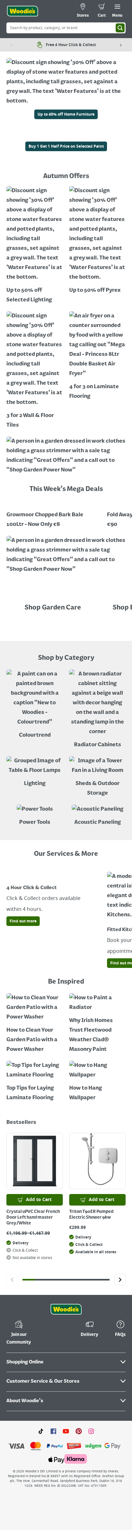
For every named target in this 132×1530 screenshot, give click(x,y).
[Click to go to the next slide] (120, 1279)
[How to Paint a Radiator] (97, 1023)
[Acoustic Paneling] (97, 816)
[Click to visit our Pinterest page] (79, 1431)
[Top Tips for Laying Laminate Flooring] (34, 1082)
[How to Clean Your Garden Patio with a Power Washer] (34, 1023)
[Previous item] (11, 44)
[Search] (120, 27)
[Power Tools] (35, 816)
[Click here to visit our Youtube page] (66, 1431)
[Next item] (121, 44)
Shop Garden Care (53, 608)
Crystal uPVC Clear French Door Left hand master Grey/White (33, 1217)
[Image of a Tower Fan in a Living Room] (97, 777)
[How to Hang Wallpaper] (97, 1082)
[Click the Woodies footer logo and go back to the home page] (66, 1309)
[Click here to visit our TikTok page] (41, 1431)
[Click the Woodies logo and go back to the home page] (22, 11)
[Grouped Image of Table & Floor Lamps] (34, 772)
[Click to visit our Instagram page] (91, 1431)
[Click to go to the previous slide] (12, 1279)
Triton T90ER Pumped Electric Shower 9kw (91, 1214)
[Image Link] (66, 137)
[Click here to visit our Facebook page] (53, 1431)
